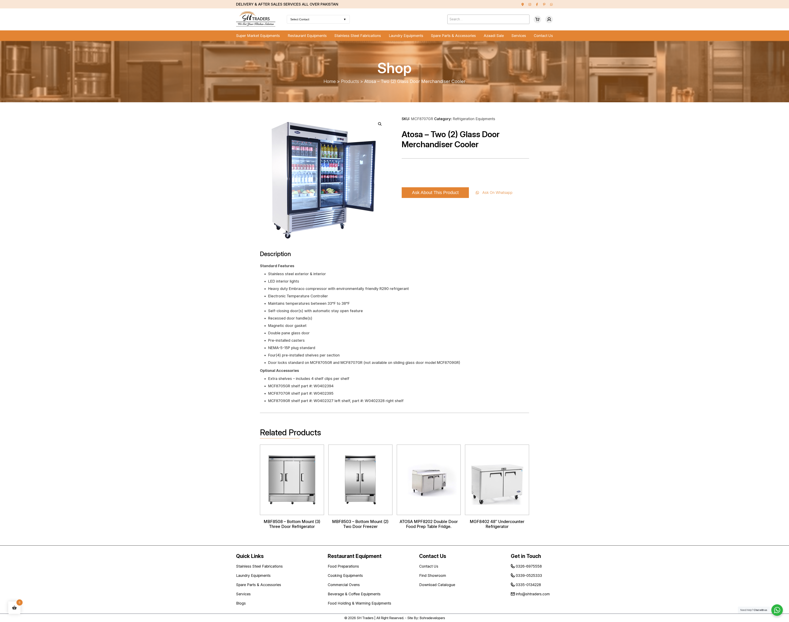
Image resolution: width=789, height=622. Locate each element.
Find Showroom (432, 575)
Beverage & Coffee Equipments (354, 594)
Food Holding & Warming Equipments (359, 603)
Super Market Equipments (258, 35)
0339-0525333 (529, 575)
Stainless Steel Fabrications (357, 35)
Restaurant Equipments (307, 35)
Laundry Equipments (406, 35)
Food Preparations (343, 566)
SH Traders (365, 618)
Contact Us (543, 35)
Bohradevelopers (432, 618)
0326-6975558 (529, 566)
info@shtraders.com (533, 594)
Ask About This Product (435, 192)
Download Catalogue (437, 585)
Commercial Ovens (344, 585)
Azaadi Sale (494, 35)
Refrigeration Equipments (474, 119)
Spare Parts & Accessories (453, 35)
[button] (380, 124)
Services (518, 35)
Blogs (241, 603)
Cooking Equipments (345, 575)
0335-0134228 (528, 585)
